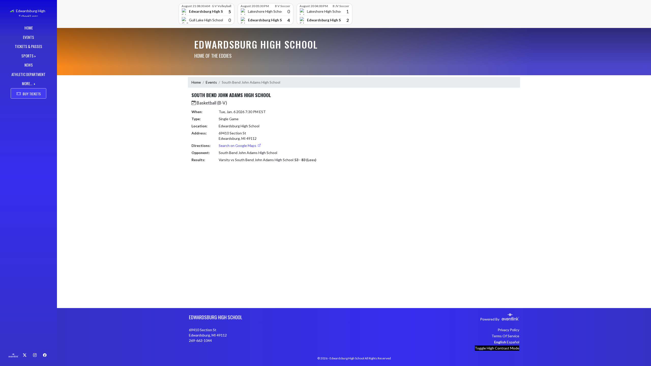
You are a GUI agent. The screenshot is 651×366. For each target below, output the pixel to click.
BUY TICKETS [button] (32, 93)
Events (211, 82)
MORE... (27, 83)
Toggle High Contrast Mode (497, 348)
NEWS (28, 65)
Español (513, 342)
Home (196, 82)
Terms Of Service (505, 336)
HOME (28, 27)
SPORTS (27, 55)
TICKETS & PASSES (28, 46)
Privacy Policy (508, 330)
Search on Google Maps (238, 145)
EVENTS (28, 37)
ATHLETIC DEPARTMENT (28, 74)
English (500, 342)
